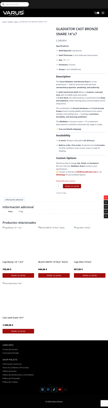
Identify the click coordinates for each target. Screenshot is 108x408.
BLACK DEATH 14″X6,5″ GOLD (53, 261)
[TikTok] (54, 389)
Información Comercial (12, 364)
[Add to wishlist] (5, 27)
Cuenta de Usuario (10, 349)
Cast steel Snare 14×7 (13, 317)
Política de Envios (9, 371)
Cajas (64, 193)
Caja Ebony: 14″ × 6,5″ (13, 261)
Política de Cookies (10, 382)
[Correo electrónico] (65, 389)
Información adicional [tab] (14, 200)
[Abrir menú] (102, 13)
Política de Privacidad (11, 378)
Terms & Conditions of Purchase (16, 367)
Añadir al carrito (72, 186)
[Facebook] (48, 389)
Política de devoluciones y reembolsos (18, 375)
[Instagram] (42, 389)
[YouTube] (59, 389)
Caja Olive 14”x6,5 (82, 261)
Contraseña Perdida (11, 353)
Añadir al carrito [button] (18, 275)
